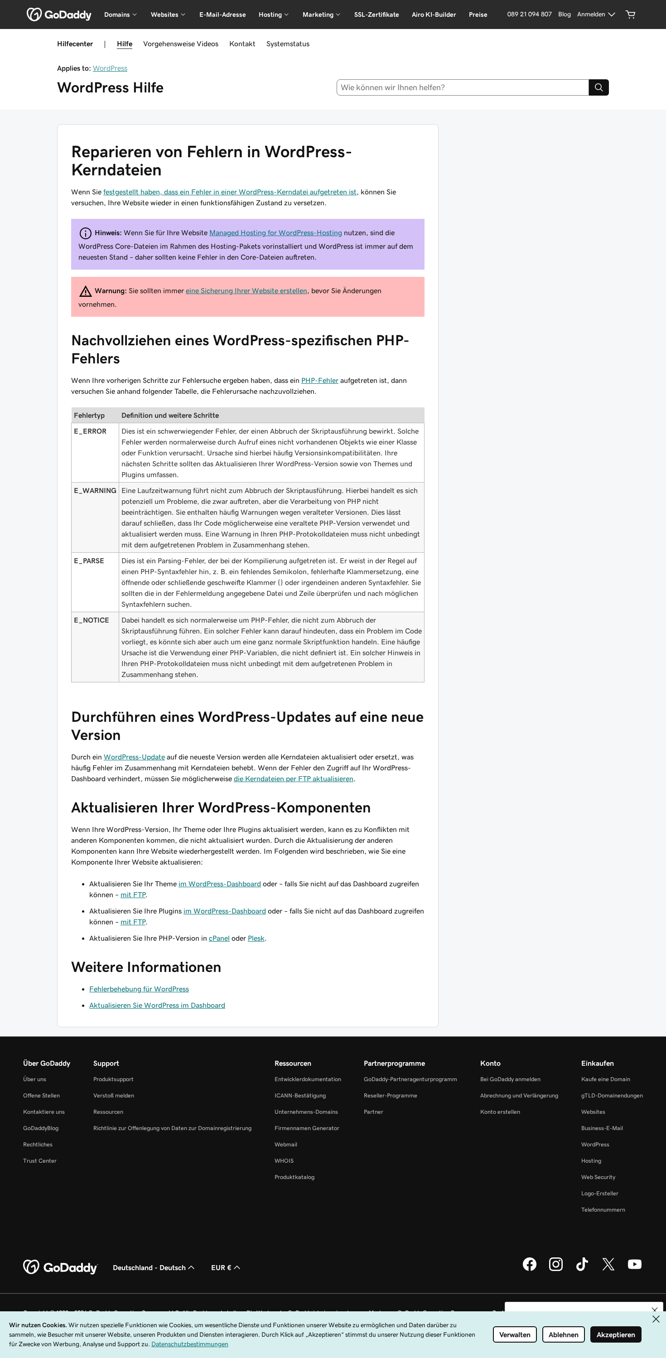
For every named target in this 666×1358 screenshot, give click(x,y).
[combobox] (463, 87)
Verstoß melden (113, 1095)
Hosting (591, 1161)
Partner (373, 1112)
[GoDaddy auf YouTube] (635, 1269)
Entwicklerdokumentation (308, 1079)
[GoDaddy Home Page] (60, 1267)
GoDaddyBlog (40, 1128)
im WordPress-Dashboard (220, 883)
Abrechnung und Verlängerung (519, 1095)
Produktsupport (113, 1079)
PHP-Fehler (319, 380)
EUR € (221, 1267)
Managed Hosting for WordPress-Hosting (275, 232)
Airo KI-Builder (434, 14)
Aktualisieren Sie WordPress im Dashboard (157, 1005)
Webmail (286, 1144)
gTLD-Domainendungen (612, 1095)
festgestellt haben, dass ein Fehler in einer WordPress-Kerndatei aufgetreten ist (230, 191)
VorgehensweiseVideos (180, 43)
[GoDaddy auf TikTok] (582, 1269)
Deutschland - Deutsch (149, 1267)
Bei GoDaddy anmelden (510, 1079)
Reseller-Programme (390, 1095)
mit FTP (133, 894)
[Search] (599, 87)
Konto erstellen (500, 1112)
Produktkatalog (294, 1177)
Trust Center (40, 1161)
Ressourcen (108, 1112)
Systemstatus (287, 43)
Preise (478, 14)
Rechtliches (38, 1144)
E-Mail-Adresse (222, 14)
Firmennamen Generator (307, 1128)
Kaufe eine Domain (605, 1079)
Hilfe (124, 43)
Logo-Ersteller (599, 1193)
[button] (655, 1310)
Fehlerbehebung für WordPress (139, 988)
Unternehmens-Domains (306, 1112)
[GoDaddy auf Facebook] (529, 1269)
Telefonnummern (603, 1210)
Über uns (34, 1079)
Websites (593, 1112)
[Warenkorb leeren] (630, 14)
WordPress (110, 68)
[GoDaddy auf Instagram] (556, 1269)
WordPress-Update (134, 756)
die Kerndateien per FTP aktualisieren (293, 778)
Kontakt (242, 43)
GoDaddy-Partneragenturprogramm (410, 1079)
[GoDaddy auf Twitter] (608, 1269)
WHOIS (284, 1161)
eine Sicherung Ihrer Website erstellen (246, 290)
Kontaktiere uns (44, 1112)
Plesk (256, 938)
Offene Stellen (41, 1095)
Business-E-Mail (602, 1128)
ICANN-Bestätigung (300, 1095)
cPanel (219, 938)
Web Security (598, 1177)
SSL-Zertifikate (376, 14)
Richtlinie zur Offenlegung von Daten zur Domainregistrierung (172, 1128)
